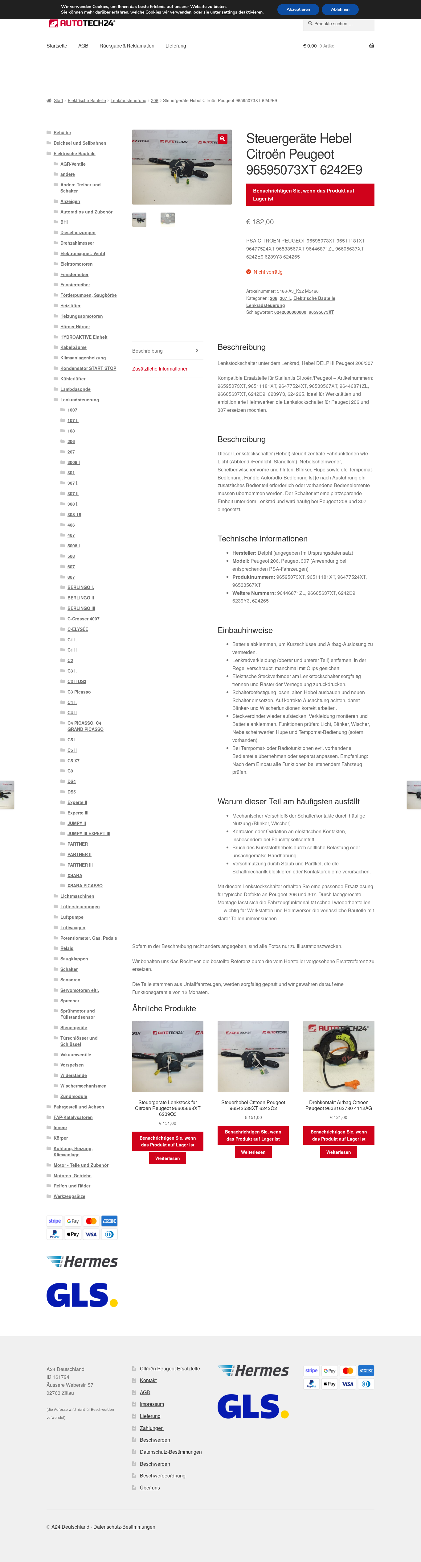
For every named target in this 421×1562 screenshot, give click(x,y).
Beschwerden (155, 1439)
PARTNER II (79, 854)
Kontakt (148, 1380)
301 (71, 472)
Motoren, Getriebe (73, 1175)
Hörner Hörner (75, 326)
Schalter (69, 969)
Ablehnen (340, 9)
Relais (66, 948)
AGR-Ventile (73, 164)
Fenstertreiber (75, 284)
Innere (60, 1127)
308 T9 (74, 514)
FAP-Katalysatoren (73, 1117)
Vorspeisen (72, 1065)
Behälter (62, 132)
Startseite (57, 45)
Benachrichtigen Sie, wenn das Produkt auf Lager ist (303, 194)
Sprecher (69, 1000)
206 (154, 100)
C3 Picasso (79, 692)
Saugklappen (74, 958)
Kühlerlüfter (72, 378)
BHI (64, 222)
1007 (72, 410)
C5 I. (72, 739)
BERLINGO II (80, 598)
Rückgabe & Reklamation (127, 45)
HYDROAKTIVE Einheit (84, 337)
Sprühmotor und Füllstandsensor (77, 1014)
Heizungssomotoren (81, 316)
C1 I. (72, 639)
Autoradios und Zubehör (86, 212)
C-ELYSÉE (77, 629)
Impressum (152, 1403)
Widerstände (73, 1075)
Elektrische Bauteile (87, 100)
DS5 (71, 792)
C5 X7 (73, 760)
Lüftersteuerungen (80, 906)
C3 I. (72, 671)
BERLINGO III (81, 608)
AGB (83, 45)
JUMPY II (76, 823)
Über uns (150, 1487)
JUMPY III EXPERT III (88, 833)
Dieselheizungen (78, 232)
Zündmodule (73, 1096)
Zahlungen (152, 1427)
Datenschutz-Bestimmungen (171, 1451)
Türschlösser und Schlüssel (79, 1041)
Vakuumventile (75, 1054)
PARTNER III (80, 865)
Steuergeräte (73, 1027)
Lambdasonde (75, 389)
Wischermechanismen (83, 1086)
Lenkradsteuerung (128, 100)
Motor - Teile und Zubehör (81, 1165)
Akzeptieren (298, 9)
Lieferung (176, 45)
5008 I (73, 545)
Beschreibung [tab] (147, 350)
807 (71, 577)
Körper (61, 1138)
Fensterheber (74, 274)
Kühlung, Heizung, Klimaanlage (73, 1151)
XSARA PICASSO (85, 885)
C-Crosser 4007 (83, 618)
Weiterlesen (167, 1158)
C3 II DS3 (76, 681)
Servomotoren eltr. (79, 990)
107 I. (73, 420)
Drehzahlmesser (77, 243)
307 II (73, 493)
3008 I (73, 462)
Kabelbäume (73, 347)
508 (71, 556)
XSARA (74, 875)
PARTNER (77, 844)
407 (71, 535)
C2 (70, 660)
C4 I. (72, 702)
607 (71, 566)
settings (229, 12)
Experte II (77, 802)
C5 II (72, 750)
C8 (70, 771)
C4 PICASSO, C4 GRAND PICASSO (85, 726)
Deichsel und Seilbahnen (80, 143)
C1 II (72, 650)
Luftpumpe (72, 917)
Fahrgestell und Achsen (79, 1107)
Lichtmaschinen (77, 896)
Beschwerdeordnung (163, 1475)
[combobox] (338, 23)
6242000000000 (290, 312)
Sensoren (70, 979)
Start (58, 100)
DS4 (71, 781)
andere (67, 174)
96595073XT (321, 312)
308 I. (73, 504)
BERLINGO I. (80, 587)
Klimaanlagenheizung (83, 357)
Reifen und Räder (72, 1186)
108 (71, 431)
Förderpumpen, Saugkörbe (88, 295)
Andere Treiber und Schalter (80, 187)
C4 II (72, 712)
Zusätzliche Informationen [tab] (160, 368)
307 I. (285, 298)
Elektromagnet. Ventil (82, 253)
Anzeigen (70, 201)
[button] (222, 139)
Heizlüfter (70, 305)
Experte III (77, 813)
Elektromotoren (76, 264)
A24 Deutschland (70, 1526)
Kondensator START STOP (88, 368)
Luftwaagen (72, 927)
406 (71, 525)
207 (71, 452)
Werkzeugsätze (69, 1196)
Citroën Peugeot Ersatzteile (170, 1368)
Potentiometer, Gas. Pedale (88, 938)
